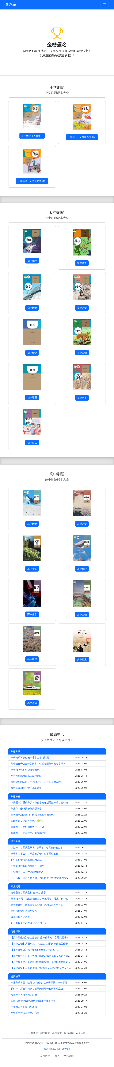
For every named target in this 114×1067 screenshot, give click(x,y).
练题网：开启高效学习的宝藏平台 (28, 832)
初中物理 (32, 260)
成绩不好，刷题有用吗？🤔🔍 (27, 820)
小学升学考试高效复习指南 (25, 1012)
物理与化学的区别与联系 (24, 910)
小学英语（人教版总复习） (32, 181)
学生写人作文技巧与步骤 (24, 1006)
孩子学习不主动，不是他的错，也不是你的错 (34, 853)
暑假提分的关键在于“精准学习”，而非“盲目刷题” (36, 781)
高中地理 (32, 659)
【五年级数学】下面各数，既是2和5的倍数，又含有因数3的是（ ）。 (47, 955)
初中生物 (82, 352)
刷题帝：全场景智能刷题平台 (26, 808)
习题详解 (15, 931)
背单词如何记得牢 (20, 916)
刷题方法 (15, 751)
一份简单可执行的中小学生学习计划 (30, 757)
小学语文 (33, 1033)
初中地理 (32, 397)
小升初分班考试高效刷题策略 (26, 775)
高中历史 (82, 659)
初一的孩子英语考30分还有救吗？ (29, 922)
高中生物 (82, 614)
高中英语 (32, 568)
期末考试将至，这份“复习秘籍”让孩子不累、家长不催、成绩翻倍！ (46, 982)
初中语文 (82, 308)
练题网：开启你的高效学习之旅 (27, 826)
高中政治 (32, 703)
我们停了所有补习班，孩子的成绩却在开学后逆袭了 (38, 988)
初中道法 (32, 442)
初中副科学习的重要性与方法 (26, 859)
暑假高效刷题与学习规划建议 (26, 787)
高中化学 (32, 614)
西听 (57, 1055)
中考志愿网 (68, 1055)
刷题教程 (15, 796)
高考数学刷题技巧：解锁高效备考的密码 (32, 814)
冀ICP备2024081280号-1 (57, 1048)
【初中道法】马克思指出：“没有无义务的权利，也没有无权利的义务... (48, 967)
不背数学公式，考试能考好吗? (27, 871)
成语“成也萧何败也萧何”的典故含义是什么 (33, 1000)
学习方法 (15, 841)
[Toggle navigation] (104, 5)
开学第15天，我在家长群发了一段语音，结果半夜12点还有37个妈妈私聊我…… (52, 898)
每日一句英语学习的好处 (24, 994)
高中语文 (82, 524)
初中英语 (82, 263)
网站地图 (69, 1033)
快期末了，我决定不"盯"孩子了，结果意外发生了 (37, 847)
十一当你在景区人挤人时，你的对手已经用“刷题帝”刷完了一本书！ (46, 877)
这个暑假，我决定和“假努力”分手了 (29, 892)
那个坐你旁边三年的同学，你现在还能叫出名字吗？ (38, 763)
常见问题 (15, 886)
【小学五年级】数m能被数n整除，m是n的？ (35, 949)
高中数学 (32, 524)
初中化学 (32, 352)
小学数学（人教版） (32, 135)
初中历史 (82, 397)
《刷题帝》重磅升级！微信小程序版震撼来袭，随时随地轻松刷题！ (46, 802)
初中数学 (32, 308)
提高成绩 (15, 976)
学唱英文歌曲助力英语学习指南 (27, 865)
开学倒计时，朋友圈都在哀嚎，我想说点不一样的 (37, 904)
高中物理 (82, 568)
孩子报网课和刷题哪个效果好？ (27, 769)
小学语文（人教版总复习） (82, 137)
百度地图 (81, 1033)
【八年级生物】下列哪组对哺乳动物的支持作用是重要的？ (42, 961)
